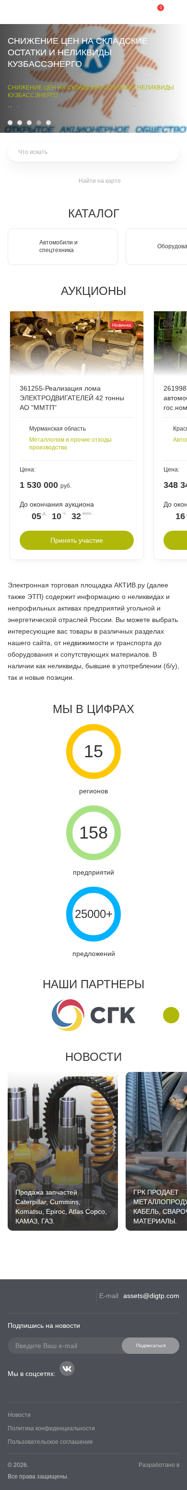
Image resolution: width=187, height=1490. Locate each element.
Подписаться (150, 1345)
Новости (93, 1056)
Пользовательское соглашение (50, 1442)
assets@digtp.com (151, 1295)
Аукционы (93, 290)
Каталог (93, 213)
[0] (153, 12)
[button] (10, 122)
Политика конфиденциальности (51, 1428)
